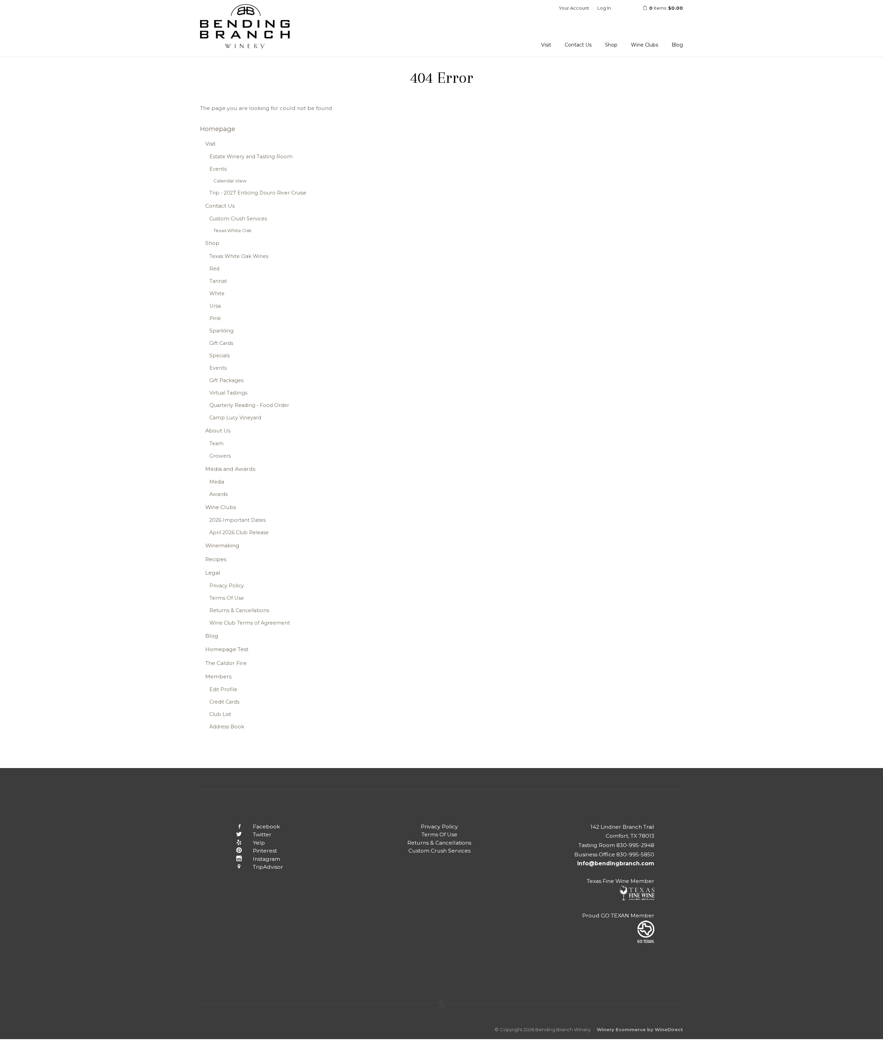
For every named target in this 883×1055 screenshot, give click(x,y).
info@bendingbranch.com (615, 863)
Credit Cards (224, 702)
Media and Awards (230, 469)
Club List (220, 714)
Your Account (574, 8)
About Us (217, 430)
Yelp (259, 842)
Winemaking (222, 545)
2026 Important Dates (237, 520)
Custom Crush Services (238, 219)
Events (218, 169)
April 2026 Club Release (239, 532)
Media (216, 482)
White (217, 293)
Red (214, 269)
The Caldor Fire (226, 663)
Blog (677, 45)
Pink (215, 318)
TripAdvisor (268, 867)
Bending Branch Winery (245, 28)
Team (216, 443)
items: (666, 8)
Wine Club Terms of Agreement (249, 623)
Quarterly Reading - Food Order (249, 405)
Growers (220, 456)
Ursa (215, 306)
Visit (546, 45)
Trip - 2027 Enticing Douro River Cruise (257, 193)
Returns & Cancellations (239, 610)
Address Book (226, 727)
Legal (212, 572)
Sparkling (221, 331)
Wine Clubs (644, 45)
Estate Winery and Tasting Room (250, 156)
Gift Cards (221, 343)
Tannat (218, 281)
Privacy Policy (226, 586)
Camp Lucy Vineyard (235, 418)
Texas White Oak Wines (238, 256)
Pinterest (265, 850)
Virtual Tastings (228, 393)
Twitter (262, 834)
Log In (604, 8)
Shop (611, 45)
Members (218, 676)
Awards (218, 494)
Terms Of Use (226, 598)
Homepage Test (226, 649)
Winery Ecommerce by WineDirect (640, 1029)
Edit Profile (223, 689)
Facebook (266, 826)
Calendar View (230, 180)
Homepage (217, 129)
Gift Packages (226, 380)
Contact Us (578, 45)
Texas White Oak (233, 230)
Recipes (215, 559)
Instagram (266, 859)
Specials (219, 355)
